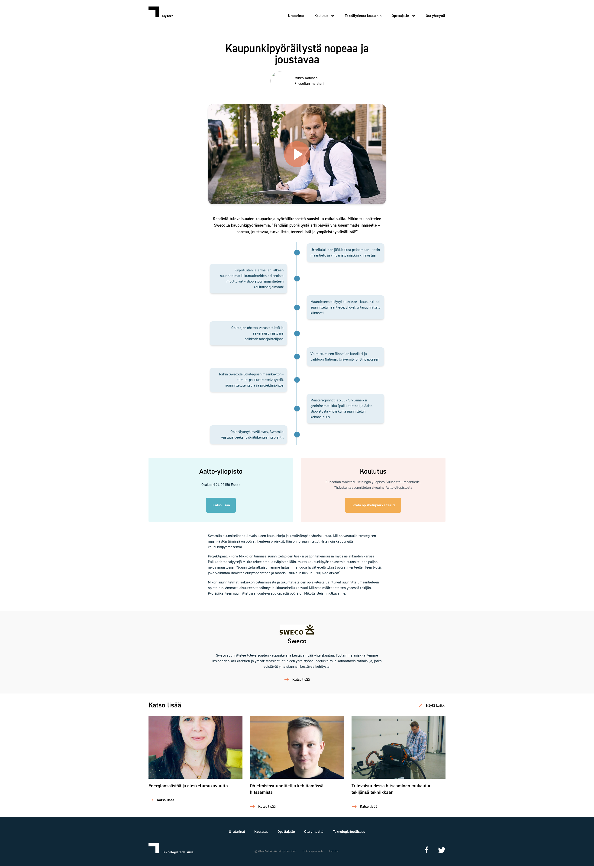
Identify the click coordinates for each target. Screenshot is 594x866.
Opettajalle (400, 15)
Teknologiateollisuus (349, 831)
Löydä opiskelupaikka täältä (374, 505)
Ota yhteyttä (435, 15)
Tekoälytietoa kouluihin (363, 15)
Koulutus (321, 15)
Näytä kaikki (436, 705)
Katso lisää (221, 505)
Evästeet (334, 851)
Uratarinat (296, 15)
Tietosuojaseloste (312, 851)
